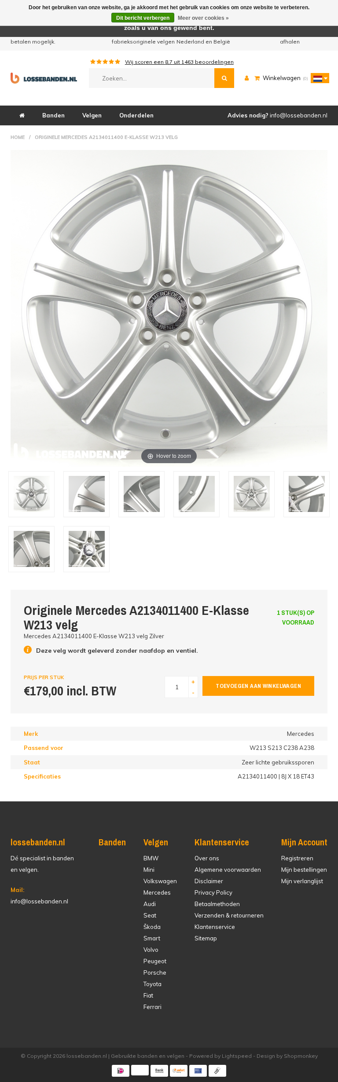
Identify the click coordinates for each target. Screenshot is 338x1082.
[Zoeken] (224, 78)
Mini (148, 869)
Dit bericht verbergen (142, 18)
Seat (149, 915)
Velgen (92, 115)
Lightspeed (237, 1056)
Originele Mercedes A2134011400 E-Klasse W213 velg (106, 137)
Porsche (154, 972)
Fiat (148, 995)
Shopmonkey (301, 1056)
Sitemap (206, 938)
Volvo (150, 949)
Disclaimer (209, 881)
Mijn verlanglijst (302, 881)
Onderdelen (136, 115)
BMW (150, 858)
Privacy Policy (213, 892)
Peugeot (154, 961)
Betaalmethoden (217, 903)
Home (18, 137)
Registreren (297, 858)
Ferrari (152, 1006)
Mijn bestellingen (304, 869)
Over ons (207, 858)
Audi (149, 903)
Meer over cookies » (203, 18)
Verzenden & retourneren (229, 915)
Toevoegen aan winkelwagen (258, 686)
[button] (317, 77)
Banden (53, 115)
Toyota (152, 983)
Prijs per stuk (44, 677)
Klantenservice (215, 926)
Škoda (152, 926)
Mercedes (157, 892)
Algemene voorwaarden (228, 869)
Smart (151, 938)
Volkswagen (160, 881)
